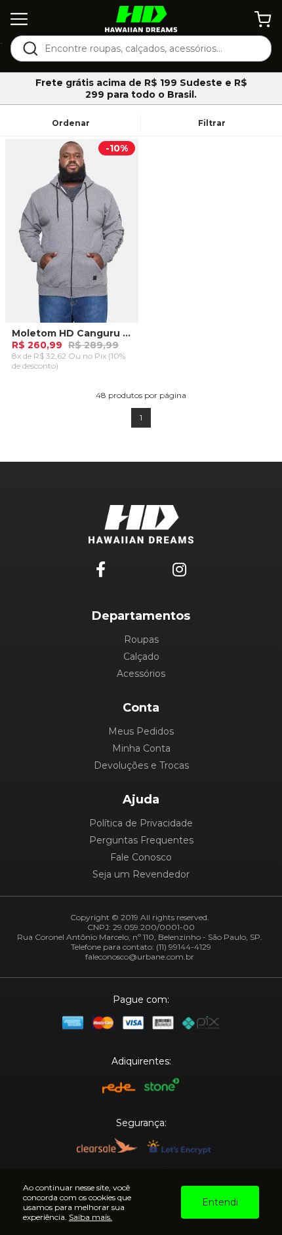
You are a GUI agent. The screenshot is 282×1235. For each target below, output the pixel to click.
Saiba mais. (90, 1217)
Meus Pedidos (141, 731)
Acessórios (141, 673)
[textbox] (150, 48)
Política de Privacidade (141, 823)
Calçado (141, 656)
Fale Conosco (141, 857)
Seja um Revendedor (141, 874)
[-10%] (71, 235)
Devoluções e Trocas (141, 765)
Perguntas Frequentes (141, 840)
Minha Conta (141, 748)
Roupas (141, 639)
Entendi (220, 1202)
